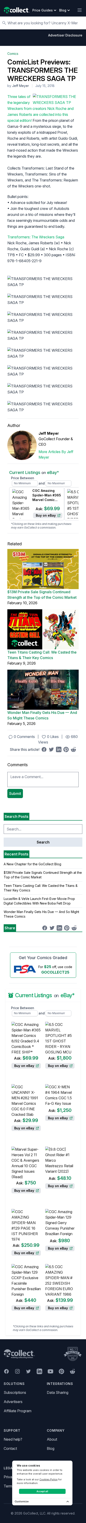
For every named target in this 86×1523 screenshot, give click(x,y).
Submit (15, 793)
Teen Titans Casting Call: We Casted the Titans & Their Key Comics (42, 655)
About (52, 1439)
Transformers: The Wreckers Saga (35, 237)
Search (43, 842)
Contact (10, 1448)
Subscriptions (15, 1392)
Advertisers (13, 1401)
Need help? (13, 1439)
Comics (12, 54)
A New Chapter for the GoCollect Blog (32, 864)
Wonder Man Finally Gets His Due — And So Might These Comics (42, 715)
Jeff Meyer (20, 86)
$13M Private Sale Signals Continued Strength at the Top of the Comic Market (42, 595)
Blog (50, 1448)
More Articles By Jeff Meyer (56, 454)
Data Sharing (57, 1392)
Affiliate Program (17, 1411)
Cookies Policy (48, 1479)
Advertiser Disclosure (65, 35)
